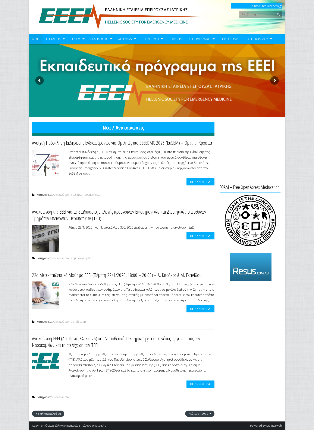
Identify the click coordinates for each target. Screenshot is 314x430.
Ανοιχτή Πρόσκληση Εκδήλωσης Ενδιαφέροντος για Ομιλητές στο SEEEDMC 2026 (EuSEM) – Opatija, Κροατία (122, 142)
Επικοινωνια (229, 39)
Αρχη (35, 39)
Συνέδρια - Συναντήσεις (85, 195)
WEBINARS (125, 39)
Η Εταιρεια (53, 39)
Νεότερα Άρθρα (199, 413)
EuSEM (75, 39)
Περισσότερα (200, 182)
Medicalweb (274, 425)
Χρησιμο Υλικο (199, 39)
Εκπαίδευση (78, 322)
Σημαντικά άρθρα (82, 258)
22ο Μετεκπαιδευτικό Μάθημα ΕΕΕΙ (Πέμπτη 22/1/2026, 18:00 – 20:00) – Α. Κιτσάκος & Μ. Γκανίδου (116, 274)
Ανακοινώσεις (61, 195)
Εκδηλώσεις (99, 39)
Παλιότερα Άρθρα (49, 413)
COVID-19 (175, 39)
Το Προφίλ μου (256, 39)
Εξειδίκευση (150, 39)
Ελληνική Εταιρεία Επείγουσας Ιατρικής (80, 425)
